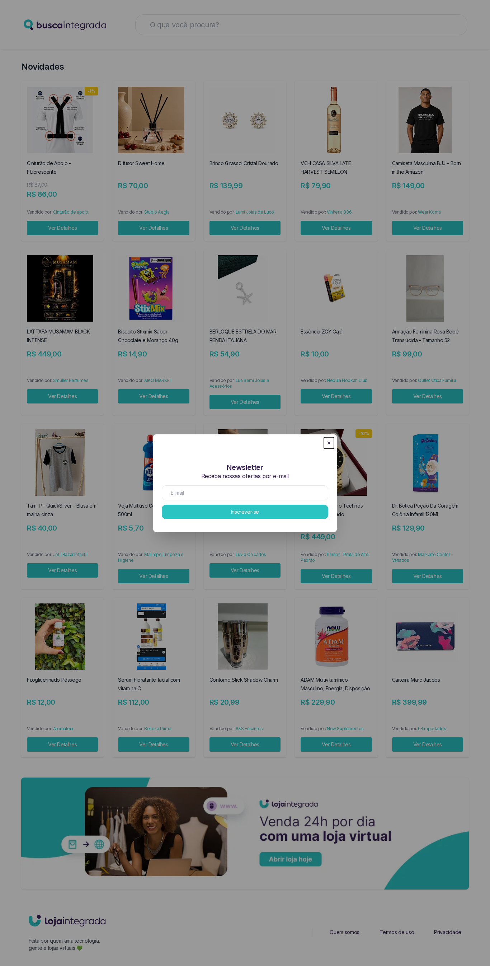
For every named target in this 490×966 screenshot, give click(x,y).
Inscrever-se (245, 512)
